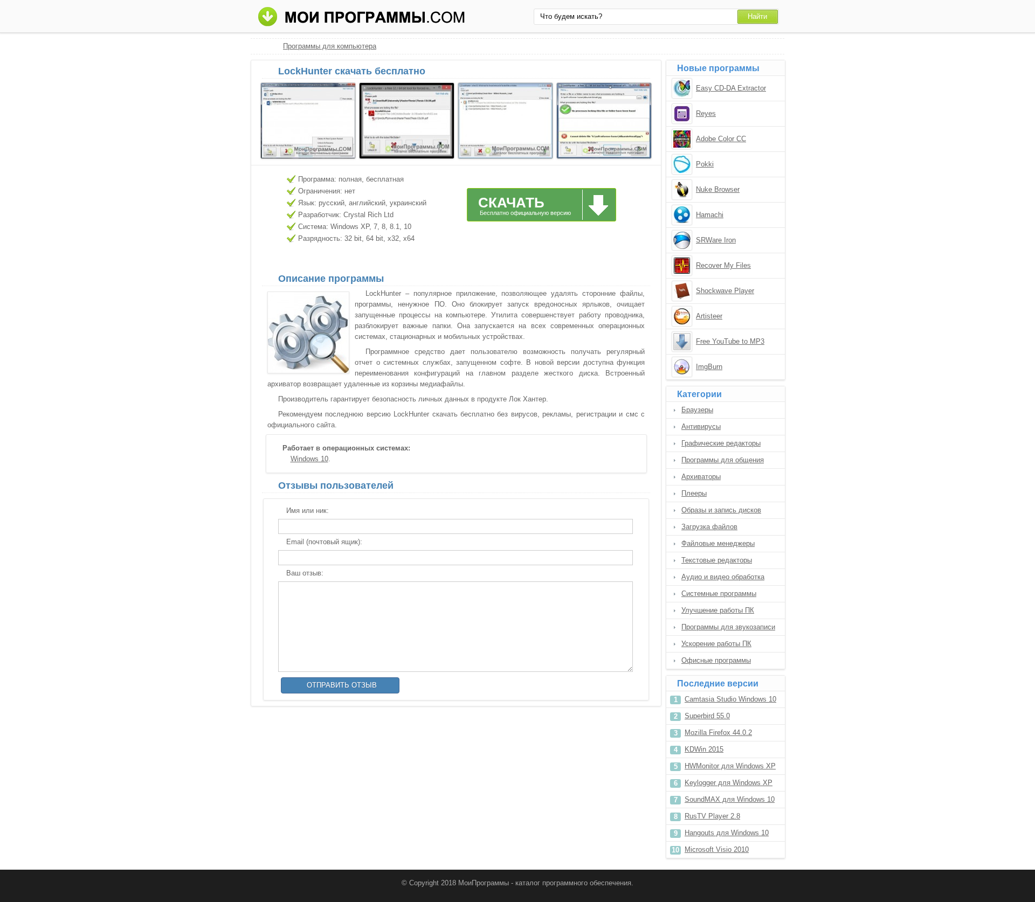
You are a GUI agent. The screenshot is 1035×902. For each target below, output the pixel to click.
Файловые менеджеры (718, 543)
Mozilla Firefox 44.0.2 (718, 732)
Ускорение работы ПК (716, 644)
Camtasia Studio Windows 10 (730, 699)
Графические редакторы (721, 443)
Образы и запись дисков (721, 510)
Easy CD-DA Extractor (731, 88)
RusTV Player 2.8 (712, 816)
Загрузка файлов (709, 527)
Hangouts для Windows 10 (727, 833)
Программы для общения (722, 460)
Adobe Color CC (721, 139)
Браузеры (697, 410)
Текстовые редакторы (716, 560)
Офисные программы (716, 660)
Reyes (706, 113)
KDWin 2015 (704, 749)
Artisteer (709, 316)
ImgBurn (709, 367)
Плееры (694, 493)
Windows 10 (309, 459)
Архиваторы (701, 477)
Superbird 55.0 (707, 716)
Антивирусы (701, 426)
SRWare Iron (716, 240)
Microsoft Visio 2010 (717, 849)
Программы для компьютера (329, 46)
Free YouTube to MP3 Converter (730, 342)
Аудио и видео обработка (722, 577)
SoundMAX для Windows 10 (730, 799)
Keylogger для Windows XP (728, 783)
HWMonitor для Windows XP (730, 766)
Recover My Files (723, 265)
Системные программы (718, 593)
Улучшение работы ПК (717, 610)
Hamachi (709, 215)
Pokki (705, 164)
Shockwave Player (725, 291)
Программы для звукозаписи (728, 627)
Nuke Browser (718, 189)
